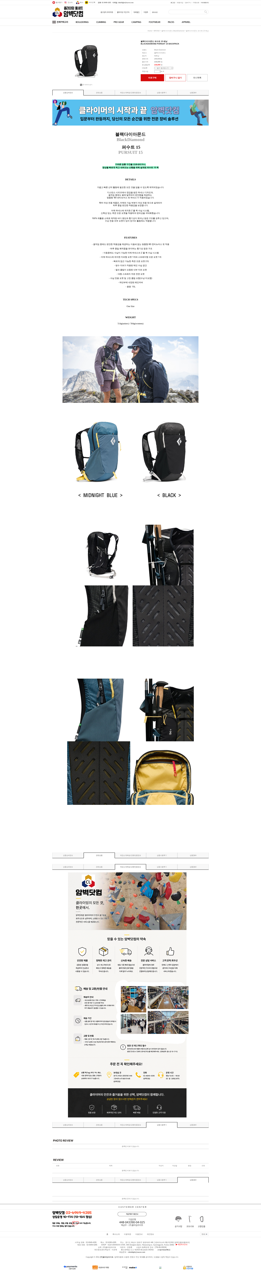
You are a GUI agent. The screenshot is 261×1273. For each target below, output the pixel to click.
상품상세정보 (68, 93)
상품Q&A (193, 93)
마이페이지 (205, 2)
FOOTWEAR (154, 22)
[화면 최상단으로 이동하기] (204, 1234)
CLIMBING (101, 22)
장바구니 (188, 2)
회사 (81, 2)
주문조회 (196, 2)
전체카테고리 (62, 22)
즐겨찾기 (59, 2)
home (150, 31)
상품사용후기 (162, 93)
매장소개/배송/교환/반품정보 (130, 93)
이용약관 (127, 1234)
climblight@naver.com (136, 1252)
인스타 (70, 2)
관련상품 (99, 93)
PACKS (171, 22)
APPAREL (186, 22)
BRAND (155, 12)
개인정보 (150, 1234)
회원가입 (180, 2)
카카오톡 (92, 2)
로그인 (173, 2)
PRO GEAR (119, 22)
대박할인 (136, 12)
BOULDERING (82, 22)
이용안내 (138, 1234)
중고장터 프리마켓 (107, 12)
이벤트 (146, 12)
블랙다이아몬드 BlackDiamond (172, 31)
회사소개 (116, 1234)
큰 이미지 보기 (87, 84)
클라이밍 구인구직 (123, 12)
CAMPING (136, 22)
